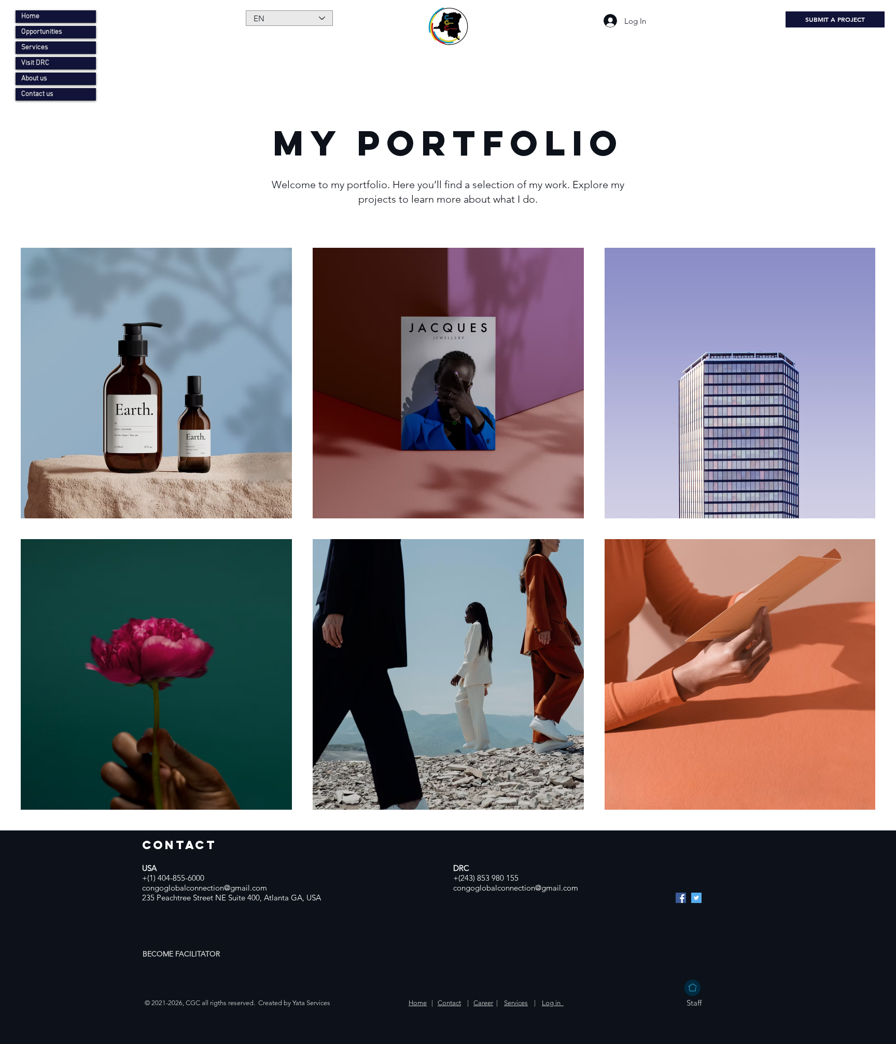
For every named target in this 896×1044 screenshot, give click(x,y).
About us (34, 78)
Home (30, 16)
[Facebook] (681, 898)
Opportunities (41, 31)
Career (483, 1003)
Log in (553, 1003)
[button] (182, 953)
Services (34, 47)
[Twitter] (696, 898)
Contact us (37, 94)
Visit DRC (35, 63)
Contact (449, 1003)
